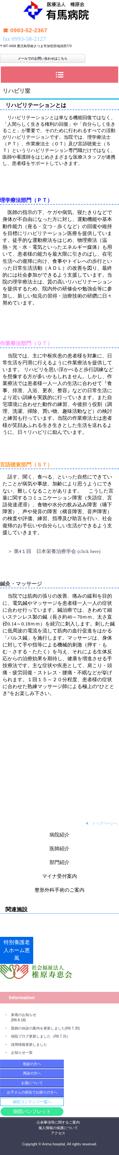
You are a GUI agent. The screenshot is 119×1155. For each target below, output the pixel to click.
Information (22, 997)
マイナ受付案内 (59, 876)
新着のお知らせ (23, 1015)
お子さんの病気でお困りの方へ (32, 1092)
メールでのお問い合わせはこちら (43, 58)
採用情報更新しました (29, 1044)
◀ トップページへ (101, 823)
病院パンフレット (32, 1111)
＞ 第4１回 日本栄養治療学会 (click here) (53, 551)
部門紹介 (59, 862)
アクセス (58, 1133)
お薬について (32, 1083)
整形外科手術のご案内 (59, 890)
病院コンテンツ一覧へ (32, 1102)
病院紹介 (59, 835)
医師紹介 (59, 848)
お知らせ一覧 (22, 1052)
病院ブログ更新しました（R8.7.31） (40, 1036)
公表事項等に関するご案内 (58, 1122)
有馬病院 (59, 12)
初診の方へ (32, 1064)
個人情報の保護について (58, 1128)
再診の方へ (32, 1073)
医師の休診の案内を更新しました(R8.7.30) (45, 1028)
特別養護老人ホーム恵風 (17, 950)
